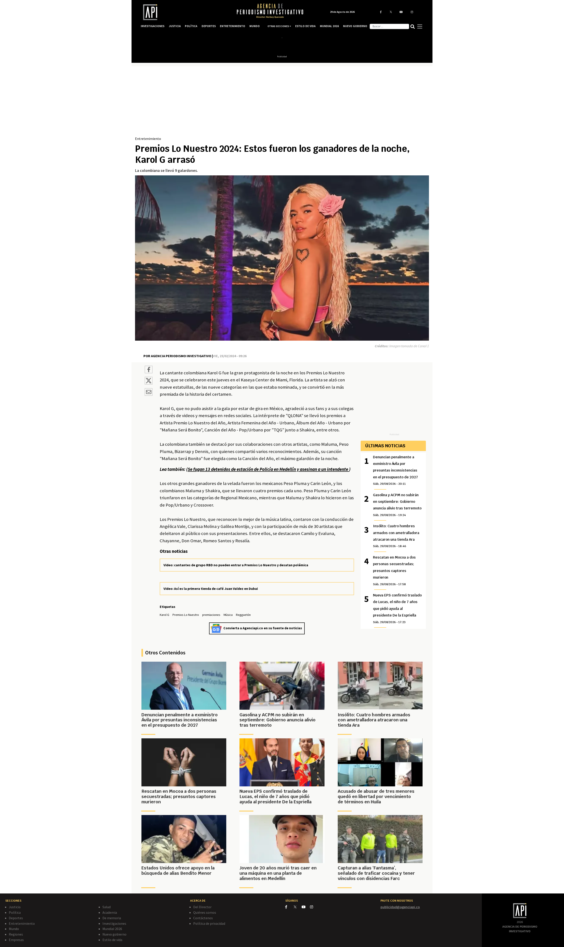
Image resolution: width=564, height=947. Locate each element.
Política (15, 912)
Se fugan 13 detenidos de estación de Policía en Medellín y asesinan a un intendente (268, 469)
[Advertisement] (282, 103)
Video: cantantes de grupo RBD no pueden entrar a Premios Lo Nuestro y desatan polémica (236, 565)
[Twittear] (148, 383)
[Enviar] (148, 392)
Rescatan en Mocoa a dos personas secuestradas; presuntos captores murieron (394, 570)
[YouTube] (306, 907)
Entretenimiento (148, 138)
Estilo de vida (112, 940)
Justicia (14, 907)
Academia (109, 912)
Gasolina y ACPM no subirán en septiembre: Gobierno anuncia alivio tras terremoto (397, 505)
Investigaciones (114, 923)
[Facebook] (289, 907)
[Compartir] (148, 370)
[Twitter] (297, 906)
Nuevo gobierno (114, 934)
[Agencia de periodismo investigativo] (184, 12)
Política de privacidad (209, 923)
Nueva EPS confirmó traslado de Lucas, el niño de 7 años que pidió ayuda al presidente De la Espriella (397, 608)
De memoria (111, 918)
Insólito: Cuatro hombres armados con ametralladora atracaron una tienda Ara (396, 536)
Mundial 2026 (112, 929)
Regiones (16, 934)
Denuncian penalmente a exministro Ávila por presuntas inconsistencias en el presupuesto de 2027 (395, 470)
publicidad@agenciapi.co (400, 907)
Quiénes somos (204, 912)
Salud (106, 907)
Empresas (16, 940)
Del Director (202, 907)
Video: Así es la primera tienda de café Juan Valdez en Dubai (210, 588)
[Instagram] (314, 907)
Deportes (16, 918)
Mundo (14, 929)
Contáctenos (203, 918)
